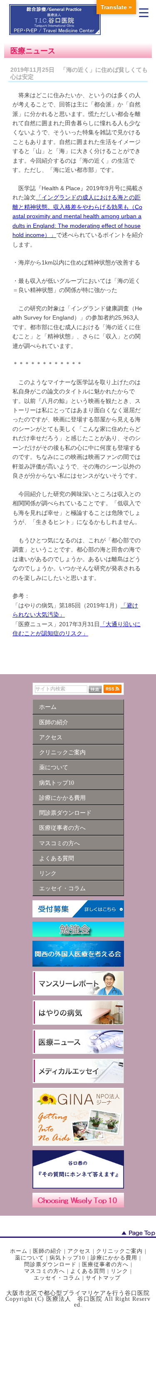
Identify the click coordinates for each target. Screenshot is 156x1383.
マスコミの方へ (44, 1271)
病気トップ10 (67, 1258)
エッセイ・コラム (57, 1278)
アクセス (79, 1251)
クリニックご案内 (119, 1251)
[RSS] (112, 689)
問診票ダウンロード (50, 1264)
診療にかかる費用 (114, 1258)
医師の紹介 (47, 1251)
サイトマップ (103, 1278)
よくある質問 (87, 1271)
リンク (119, 1271)
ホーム (18, 1251)
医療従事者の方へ (105, 1264)
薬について (29, 1258)
